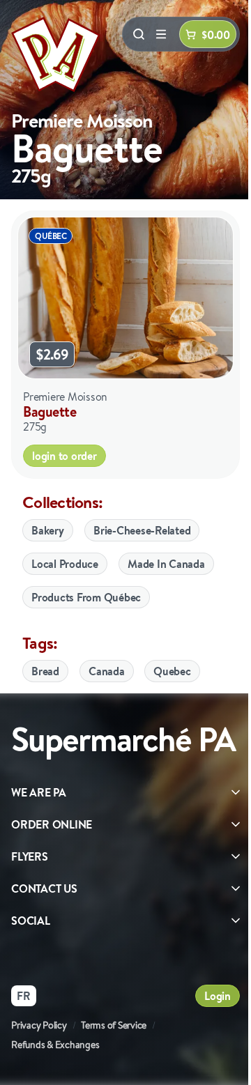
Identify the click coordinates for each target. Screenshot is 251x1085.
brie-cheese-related (141, 530)
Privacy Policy (39, 1025)
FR (24, 995)
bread (45, 671)
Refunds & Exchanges (55, 1045)
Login (217, 995)
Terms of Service (113, 1025)
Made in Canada (166, 563)
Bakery (47, 530)
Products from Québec (86, 597)
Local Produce (64, 563)
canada (107, 671)
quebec (172, 671)
